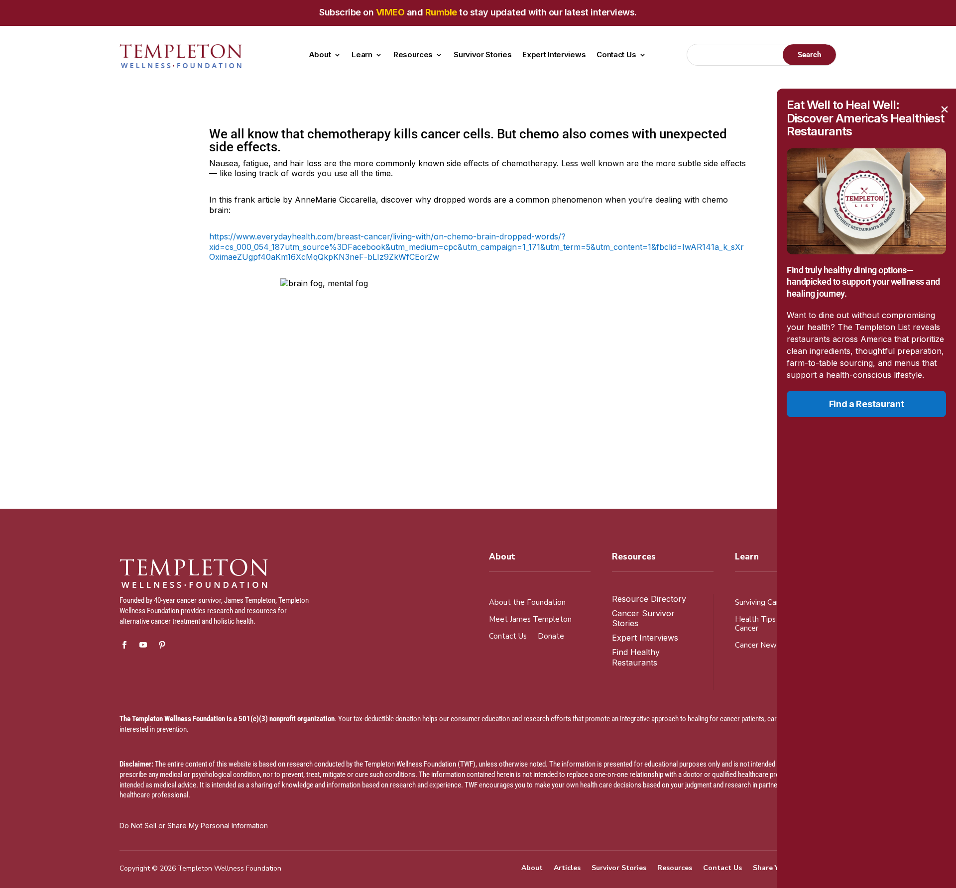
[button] (944, 109)
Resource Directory (649, 599)
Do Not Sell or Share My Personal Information (194, 825)
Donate (551, 636)
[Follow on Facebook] (124, 645)
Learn (362, 55)
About (320, 55)
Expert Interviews (554, 55)
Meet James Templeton (530, 619)
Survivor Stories (482, 55)
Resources (413, 55)
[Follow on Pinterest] (161, 645)
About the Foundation (527, 602)
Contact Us (616, 55)
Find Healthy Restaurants (636, 657)
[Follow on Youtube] (142, 645)
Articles (567, 869)
